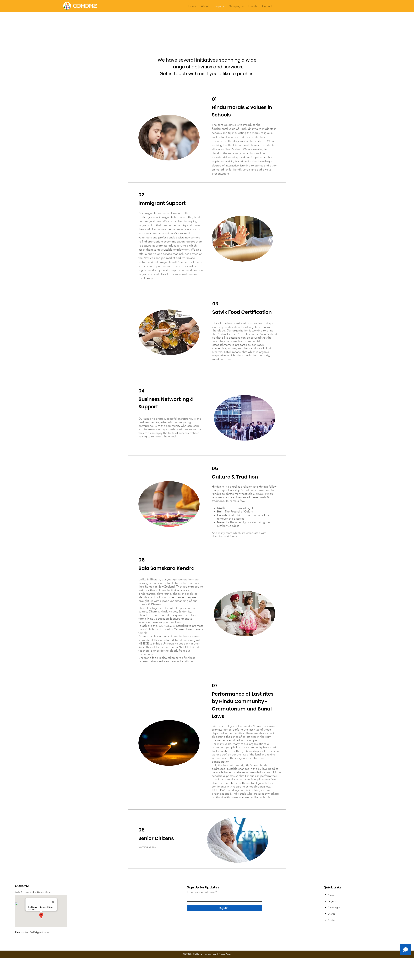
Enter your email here (201, 892)
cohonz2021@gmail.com (35, 932)
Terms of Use (210, 954)
